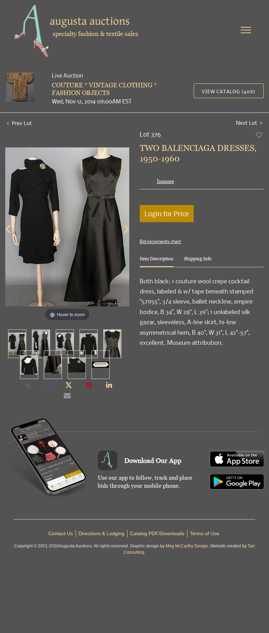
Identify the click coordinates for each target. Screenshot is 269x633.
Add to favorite (259, 135)
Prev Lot (21, 122)
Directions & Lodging (101, 533)
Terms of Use (204, 533)
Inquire (165, 181)
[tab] (156, 261)
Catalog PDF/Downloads (157, 533)
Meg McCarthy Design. (187, 546)
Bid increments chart (160, 241)
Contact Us (60, 533)
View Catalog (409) (228, 91)
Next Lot (247, 123)
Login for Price (167, 213)
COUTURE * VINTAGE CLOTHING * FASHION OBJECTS (104, 89)
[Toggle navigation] (245, 30)
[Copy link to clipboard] (28, 385)
